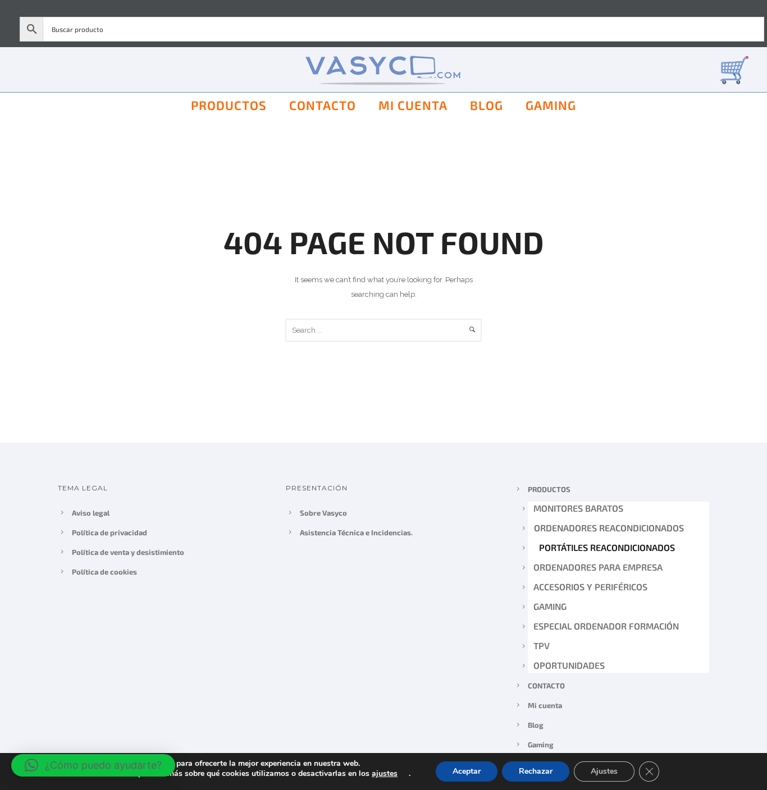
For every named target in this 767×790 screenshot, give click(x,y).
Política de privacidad (109, 532)
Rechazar (536, 771)
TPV (541, 645)
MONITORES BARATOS (578, 508)
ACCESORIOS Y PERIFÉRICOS (590, 586)
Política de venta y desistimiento (128, 552)
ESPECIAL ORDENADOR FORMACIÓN (606, 626)
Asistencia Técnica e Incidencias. (356, 532)
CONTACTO (322, 105)
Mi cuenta (413, 105)
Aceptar (467, 771)
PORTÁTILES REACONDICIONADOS (606, 547)
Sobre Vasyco (323, 512)
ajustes (385, 774)
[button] (93, 765)
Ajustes (604, 771)
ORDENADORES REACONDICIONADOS (608, 527)
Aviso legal (90, 512)
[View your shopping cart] (734, 69)
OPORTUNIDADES (569, 665)
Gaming (551, 105)
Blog (486, 105)
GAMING (550, 606)
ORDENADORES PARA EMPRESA (598, 567)
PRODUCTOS (229, 105)
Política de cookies (104, 571)
